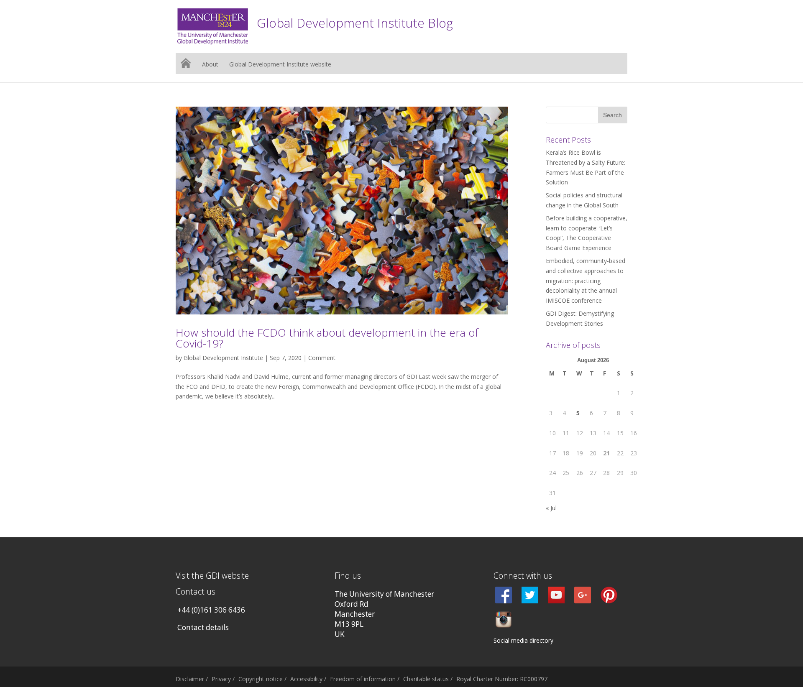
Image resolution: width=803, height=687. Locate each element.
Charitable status (426, 679)
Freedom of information (363, 679)
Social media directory (523, 640)
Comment (321, 358)
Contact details (203, 627)
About (210, 64)
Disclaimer (190, 679)
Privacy (221, 679)
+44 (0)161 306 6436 (211, 610)
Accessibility (306, 679)
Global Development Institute (223, 358)
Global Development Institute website (280, 64)
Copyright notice (260, 679)
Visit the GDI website (212, 575)
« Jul (551, 508)
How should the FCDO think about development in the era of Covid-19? (327, 338)
